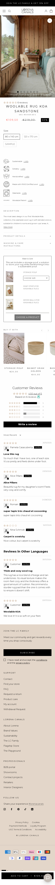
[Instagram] (5, 809)
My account (10, 704)
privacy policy (23, 663)
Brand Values (10, 730)
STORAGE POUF (13, 368)
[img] (10, 443)
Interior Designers (13, 787)
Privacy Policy (21, 822)
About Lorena (11, 725)
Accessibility (40, 829)
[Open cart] (51, 11)
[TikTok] (25, 809)
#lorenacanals (36, 803)
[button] (10, 102)
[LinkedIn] (32, 809)
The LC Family (11, 740)
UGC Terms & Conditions (20, 829)
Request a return (13, 694)
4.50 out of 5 (35, 393)
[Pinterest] (18, 809)
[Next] (48, 330)
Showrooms (10, 772)
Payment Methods (18, 826)
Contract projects (13, 777)
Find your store (12, 684)
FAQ (6, 689)
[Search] (9, 11)
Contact (8, 679)
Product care (11, 699)
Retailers (8, 782)
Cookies (36, 822)
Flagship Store (11, 745)
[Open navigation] (4, 11)
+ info (26, 161)
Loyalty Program (38, 826)
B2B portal (9, 767)
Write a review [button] (27, 424)
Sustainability (10, 735)
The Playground (12, 750)
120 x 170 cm (30, 136)
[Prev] (42, 330)
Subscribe (27, 652)
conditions (41, 660)
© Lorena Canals (27, 835)
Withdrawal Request (14, 709)
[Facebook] (11, 809)
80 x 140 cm (11, 136)
